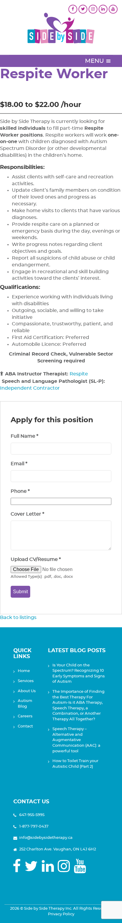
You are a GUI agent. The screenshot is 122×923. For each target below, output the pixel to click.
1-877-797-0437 (34, 826)
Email (19, 463)
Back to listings (18, 617)
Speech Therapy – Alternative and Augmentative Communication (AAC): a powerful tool (76, 740)
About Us (27, 691)
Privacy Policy (61, 914)
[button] (94, 61)
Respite (79, 374)
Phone (20, 491)
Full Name (24, 436)
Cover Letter (27, 514)
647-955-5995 (31, 815)
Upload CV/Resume (36, 559)
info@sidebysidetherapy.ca (46, 838)
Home (24, 671)
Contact (25, 726)
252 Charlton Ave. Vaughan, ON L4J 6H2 (57, 849)
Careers (25, 716)
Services (26, 681)
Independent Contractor (30, 388)
